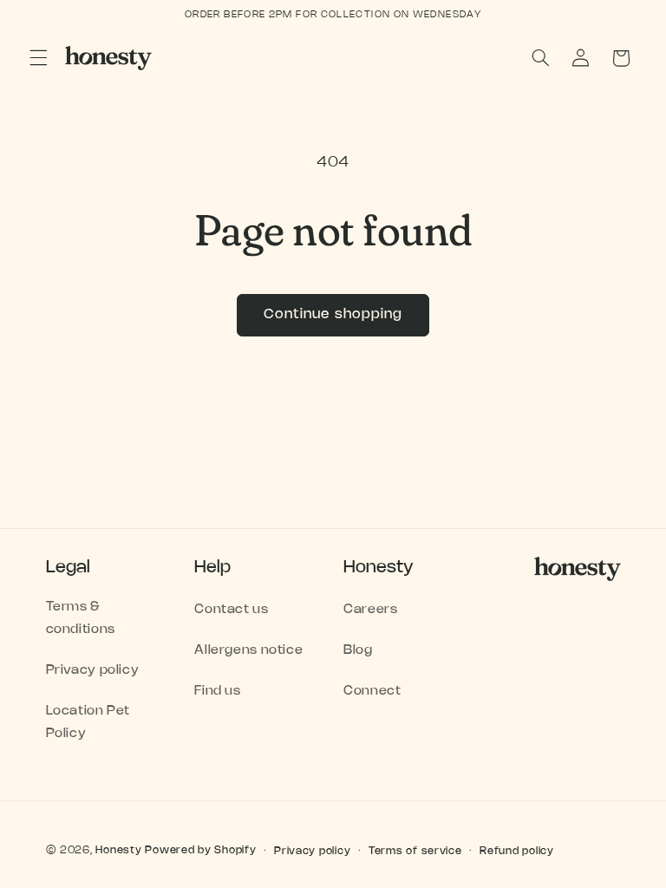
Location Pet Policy (88, 722)
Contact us (231, 610)
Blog (358, 650)
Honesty (118, 850)
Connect (372, 691)
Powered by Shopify (200, 850)
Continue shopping (333, 314)
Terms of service (415, 851)
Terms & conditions (80, 618)
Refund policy (517, 851)
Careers (370, 610)
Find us (217, 691)
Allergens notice (248, 650)
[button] (38, 58)
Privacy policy (93, 670)
